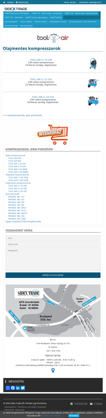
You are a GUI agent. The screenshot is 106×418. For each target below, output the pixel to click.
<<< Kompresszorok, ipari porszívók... (23, 115)
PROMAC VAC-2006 (17, 218)
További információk (51, 415)
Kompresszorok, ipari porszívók (82, 22)
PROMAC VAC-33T (16, 202)
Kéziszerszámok (11, 26)
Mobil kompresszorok (15, 155)
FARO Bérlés (56, 17)
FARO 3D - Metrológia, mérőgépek (47, 13)
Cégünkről (9, 409)
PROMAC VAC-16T (16, 196)
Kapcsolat (95, 5)
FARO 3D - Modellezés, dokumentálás (81, 13)
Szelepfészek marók (58, 22)
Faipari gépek (26, 22)
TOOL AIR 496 (14, 161)
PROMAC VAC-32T (16, 199)
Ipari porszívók (12, 194)
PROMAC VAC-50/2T (17, 207)
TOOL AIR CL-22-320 (41, 79)
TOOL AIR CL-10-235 (41, 59)
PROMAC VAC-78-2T (17, 210)
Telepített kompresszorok (17, 174)
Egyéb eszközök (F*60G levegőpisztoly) (23, 221)
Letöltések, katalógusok (89, 2)
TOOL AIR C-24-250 (17, 166)
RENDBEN (73, 415)
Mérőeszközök (27, 26)
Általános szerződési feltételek (32, 407)
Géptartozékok (41, 22)
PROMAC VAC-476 (16, 216)
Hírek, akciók (69, 2)
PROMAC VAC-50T (16, 205)
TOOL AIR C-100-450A (18, 177)
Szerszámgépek (11, 22)
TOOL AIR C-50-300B (17, 169)
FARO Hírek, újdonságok (36, 17)
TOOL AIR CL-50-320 (43, 97)
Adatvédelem (10, 407)
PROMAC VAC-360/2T (17, 213)
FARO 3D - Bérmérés (14, 17)
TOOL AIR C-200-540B (18, 180)
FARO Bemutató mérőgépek (17, 13)
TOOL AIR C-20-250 (17, 163)
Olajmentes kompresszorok (18, 183)
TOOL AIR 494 (14, 158)
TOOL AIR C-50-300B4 (18, 172)
